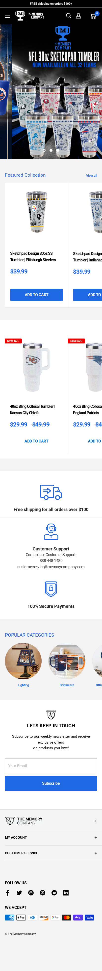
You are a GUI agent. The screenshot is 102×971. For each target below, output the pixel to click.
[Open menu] (7, 16)
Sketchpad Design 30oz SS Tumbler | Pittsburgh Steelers (33, 256)
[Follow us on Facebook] (7, 893)
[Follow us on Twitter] (19, 893)
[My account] (78, 15)
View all (91, 175)
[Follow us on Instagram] (31, 893)
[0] (93, 16)
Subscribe (51, 783)
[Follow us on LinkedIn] (66, 893)
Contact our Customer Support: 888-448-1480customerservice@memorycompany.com (50, 560)
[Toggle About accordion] (51, 821)
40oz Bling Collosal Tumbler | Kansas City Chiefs (32, 409)
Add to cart (37, 294)
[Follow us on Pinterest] (42, 893)
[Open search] (69, 15)
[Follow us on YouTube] (54, 893)
